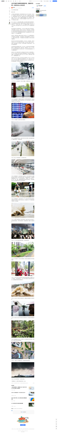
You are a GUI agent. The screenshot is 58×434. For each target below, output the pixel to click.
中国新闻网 (12, 395)
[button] (44, 5)
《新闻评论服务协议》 (20, 408)
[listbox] (22, 396)
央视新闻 (12, 406)
